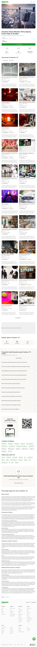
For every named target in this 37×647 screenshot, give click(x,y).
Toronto (11, 630)
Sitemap (22, 644)
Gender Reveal (14, 457)
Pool (27, 611)
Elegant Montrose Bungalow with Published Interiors (10, 229)
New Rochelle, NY (12, 446)
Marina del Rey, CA (11, 448)
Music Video (20, 620)
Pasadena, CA (17, 443)
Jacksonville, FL (10, 443)
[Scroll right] (34, 342)
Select (3, 612)
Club (27, 614)
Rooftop (19, 630)
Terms (15, 644)
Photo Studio (29, 608)
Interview (3, 459)
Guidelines (11, 612)
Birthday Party (20, 614)
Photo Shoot (20, 609)
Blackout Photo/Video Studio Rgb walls (26, 153)
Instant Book (5, 60)
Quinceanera (21, 457)
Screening (16, 462)
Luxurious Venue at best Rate (24, 229)
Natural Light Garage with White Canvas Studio (27, 77)
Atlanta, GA (10, 451)
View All (11, 633)
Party (19, 608)
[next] (16, 69)
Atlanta (3, 630)
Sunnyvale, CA (18, 448)
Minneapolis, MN (31, 446)
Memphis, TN (32, 448)
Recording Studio (29, 618)
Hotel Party (20, 459)
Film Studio (28, 612)
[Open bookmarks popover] (16, 64)
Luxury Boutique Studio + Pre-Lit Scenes (26, 127)
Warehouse (29, 620)
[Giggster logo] (5, 602)
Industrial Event (30, 457)
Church (28, 615)
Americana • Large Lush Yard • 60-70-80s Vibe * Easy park (27, 280)
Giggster (3, 597)
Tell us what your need (18, 483)
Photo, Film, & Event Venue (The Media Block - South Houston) (27, 203)
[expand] (34, 383)
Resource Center (12, 614)
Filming (19, 615)
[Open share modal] (14, 64)
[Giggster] (5, 1)
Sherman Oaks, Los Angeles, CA (21, 446)
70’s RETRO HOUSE (5, 127)
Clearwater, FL (4, 448)
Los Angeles (3, 627)
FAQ (10, 609)
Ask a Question (18, 358)
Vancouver (11, 628)
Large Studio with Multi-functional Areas (9, 178)
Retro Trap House (5, 203)
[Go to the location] (10, 69)
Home (28, 609)
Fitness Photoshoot (13, 459)
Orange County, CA (25, 448)
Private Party (20, 618)
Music (25, 457)
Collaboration (8, 457)
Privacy (18, 644)
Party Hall (3, 457)
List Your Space (12, 608)
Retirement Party (5, 462)
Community (11, 611)
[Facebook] (26, 602)
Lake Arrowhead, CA (29, 443)
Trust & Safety (12, 615)
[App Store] (10, 426)
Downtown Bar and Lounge (7, 305)
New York (3, 628)
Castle (30, 459)
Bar (9, 462)
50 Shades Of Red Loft (6, 102)
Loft (27, 627)
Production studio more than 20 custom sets (27, 178)
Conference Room (21, 631)
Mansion (7, 459)
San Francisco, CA (4, 446)
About (2, 608)
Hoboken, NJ (23, 443)
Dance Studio (29, 617)
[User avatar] (33, 2)
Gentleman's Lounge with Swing (8, 254)
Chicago (3, 631)
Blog (2, 609)
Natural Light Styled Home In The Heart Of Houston (27, 102)
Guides (3, 611)
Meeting (19, 617)
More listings (17, 317)
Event (19, 612)
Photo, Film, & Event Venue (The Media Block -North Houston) (10, 77)
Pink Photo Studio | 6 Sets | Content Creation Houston (10, 153)
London (11, 627)
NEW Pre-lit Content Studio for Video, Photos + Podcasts (27, 305)
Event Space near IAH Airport (24, 254)
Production (20, 611)
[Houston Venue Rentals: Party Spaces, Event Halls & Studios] (18, 328)
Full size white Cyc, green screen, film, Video (10, 280)
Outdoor (19, 628)
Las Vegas (11, 631)
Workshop (25, 459)
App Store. (29, 430)
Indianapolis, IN (4, 451)
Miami (2, 633)
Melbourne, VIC (4, 443)
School (12, 462)
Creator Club (3, 614)
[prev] (3, 69)
